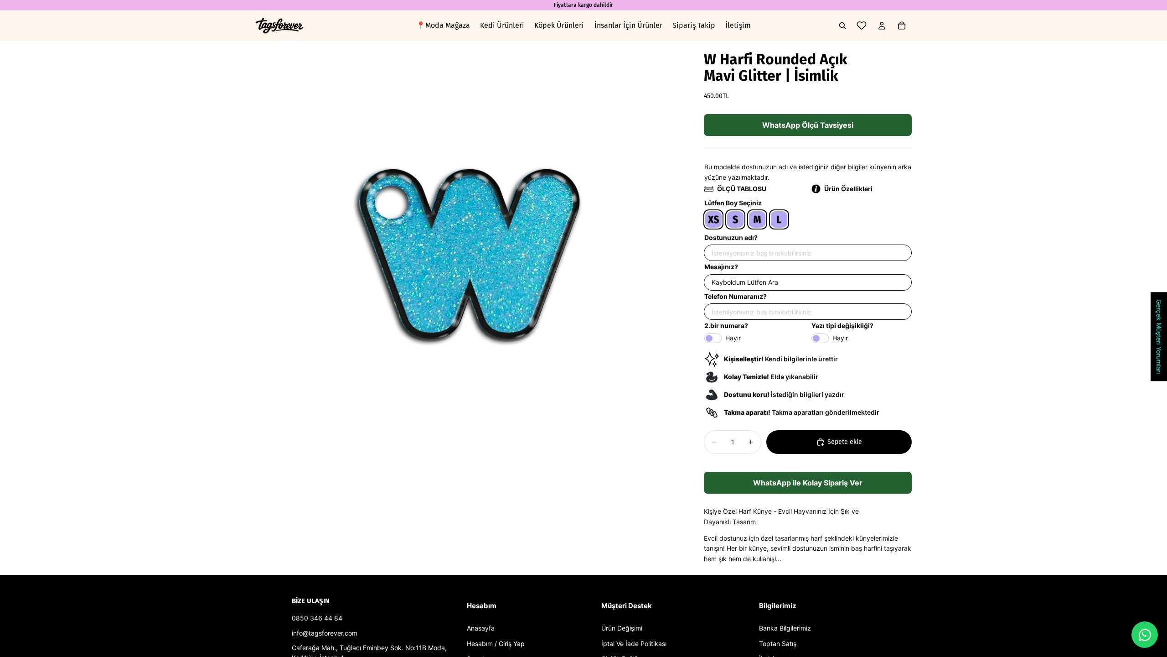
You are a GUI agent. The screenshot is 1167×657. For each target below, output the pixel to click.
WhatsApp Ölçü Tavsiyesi (807, 125)
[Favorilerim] (862, 26)
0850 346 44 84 (317, 618)
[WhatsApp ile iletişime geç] (1144, 634)
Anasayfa (481, 628)
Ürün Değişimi (621, 628)
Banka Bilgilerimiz (785, 628)
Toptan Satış (777, 643)
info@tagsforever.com (324, 633)
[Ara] (842, 26)
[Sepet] (902, 26)
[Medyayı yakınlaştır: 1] (468, 254)
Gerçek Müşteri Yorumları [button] (1159, 336)
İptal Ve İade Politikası (633, 643)
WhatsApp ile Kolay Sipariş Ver (807, 482)
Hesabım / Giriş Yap (496, 643)
